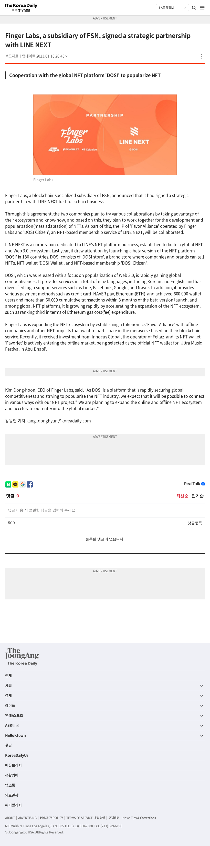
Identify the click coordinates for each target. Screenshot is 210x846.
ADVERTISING (27, 818)
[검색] (194, 8)
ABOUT (10, 818)
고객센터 (113, 818)
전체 (8, 675)
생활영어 (11, 775)
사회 (8, 685)
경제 (8, 695)
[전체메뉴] (202, 8)
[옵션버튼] (202, 56)
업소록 (10, 785)
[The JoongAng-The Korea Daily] (22, 656)
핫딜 (8, 745)
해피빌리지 (13, 805)
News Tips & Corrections (139, 818)
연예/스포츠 (14, 715)
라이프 (10, 705)
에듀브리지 (13, 765)
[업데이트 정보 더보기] (45, 56)
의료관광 (11, 795)
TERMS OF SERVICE (79, 818)
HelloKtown (15, 735)
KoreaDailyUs (16, 755)
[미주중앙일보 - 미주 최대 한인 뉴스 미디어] (21, 8)
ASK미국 (12, 725)
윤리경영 (99, 818)
